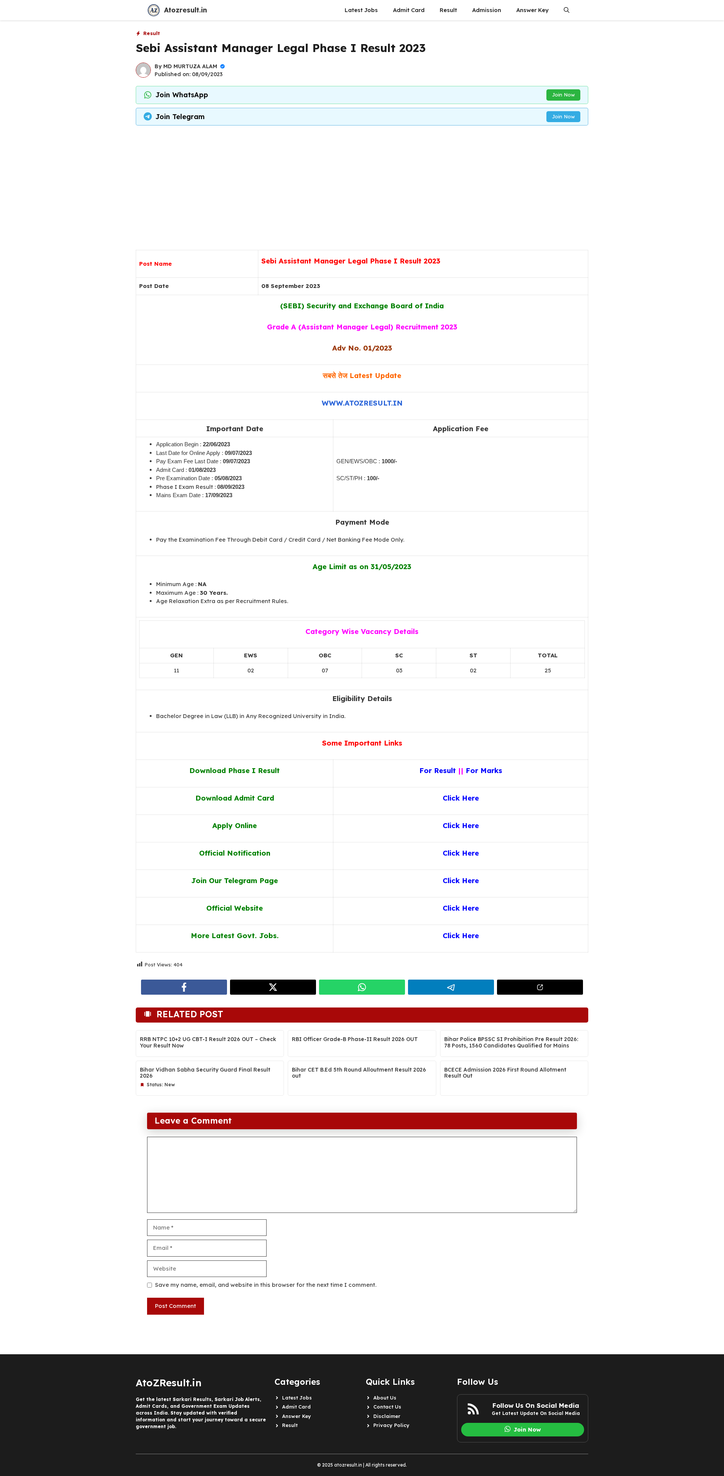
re (475, 935)
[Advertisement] (362, 186)
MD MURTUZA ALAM (190, 66)
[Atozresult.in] (153, 10)
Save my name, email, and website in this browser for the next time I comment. (265, 1284)
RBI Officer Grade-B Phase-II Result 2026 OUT (355, 1039)
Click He (457, 935)
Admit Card (409, 10)
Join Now (563, 95)
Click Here (461, 880)
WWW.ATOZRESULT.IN (362, 402)
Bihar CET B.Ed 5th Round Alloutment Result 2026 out (359, 1072)
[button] (566, 10)
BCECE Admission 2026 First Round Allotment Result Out (505, 1072)
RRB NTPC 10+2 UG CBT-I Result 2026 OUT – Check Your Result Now (208, 1042)
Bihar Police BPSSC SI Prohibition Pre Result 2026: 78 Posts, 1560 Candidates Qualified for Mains (511, 1042)
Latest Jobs (361, 10)
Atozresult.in (185, 10)
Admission (486, 10)
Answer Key (532, 10)
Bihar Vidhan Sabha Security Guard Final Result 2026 (205, 1072)
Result (448, 10)
